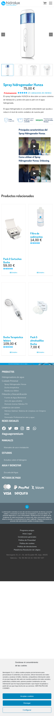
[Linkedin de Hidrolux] (28, 428)
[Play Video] (35, 146)
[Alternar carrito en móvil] (44, 3)
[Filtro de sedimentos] (40, 216)
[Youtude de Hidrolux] (16, 428)
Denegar (27, 703)
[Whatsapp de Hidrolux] (35, 428)
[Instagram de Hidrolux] (22, 428)
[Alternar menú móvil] (51, 3)
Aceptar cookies (27, 696)
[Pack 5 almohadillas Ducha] (40, 307)
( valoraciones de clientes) (39, 93)
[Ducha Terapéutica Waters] (13, 307)
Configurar (27, 710)
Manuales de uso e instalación (16, 447)
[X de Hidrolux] (10, 428)
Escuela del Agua (11, 472)
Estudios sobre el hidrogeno (15, 460)
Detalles (14, 273)
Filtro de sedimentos (36, 235)
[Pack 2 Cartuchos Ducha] (13, 229)
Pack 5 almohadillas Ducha (37, 341)
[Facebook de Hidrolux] (4, 428)
